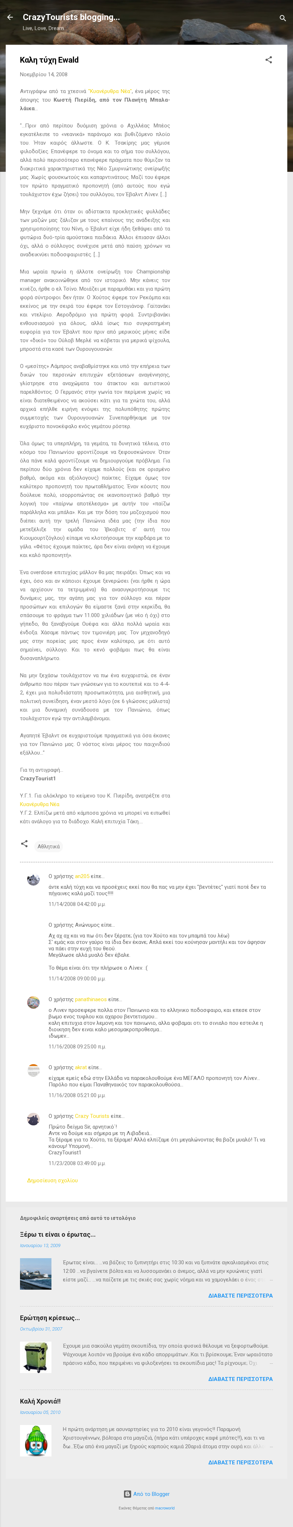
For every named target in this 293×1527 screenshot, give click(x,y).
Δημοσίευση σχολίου (52, 1180)
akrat (81, 1067)
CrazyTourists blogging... (71, 17)
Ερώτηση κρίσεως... (50, 1318)
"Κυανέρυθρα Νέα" (110, 91)
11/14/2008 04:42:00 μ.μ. (77, 904)
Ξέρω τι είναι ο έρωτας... (58, 1234)
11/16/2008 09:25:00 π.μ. (77, 1046)
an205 (82, 876)
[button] (268, 61)
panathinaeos (91, 999)
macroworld (165, 1508)
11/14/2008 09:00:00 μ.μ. (77, 978)
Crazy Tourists (92, 1116)
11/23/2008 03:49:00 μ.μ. (77, 1163)
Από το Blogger (151, 1494)
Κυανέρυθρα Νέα (39, 804)
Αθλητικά (49, 846)
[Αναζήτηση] (283, 19)
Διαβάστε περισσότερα (240, 1296)
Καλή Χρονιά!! (40, 1401)
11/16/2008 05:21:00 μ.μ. (77, 1095)
